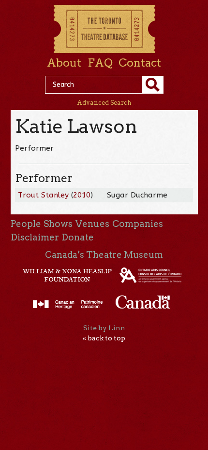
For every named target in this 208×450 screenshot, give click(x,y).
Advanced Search (104, 102)
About (64, 63)
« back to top (104, 338)
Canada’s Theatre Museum (104, 255)
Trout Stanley (43, 195)
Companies (137, 223)
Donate (77, 237)
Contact (140, 63)
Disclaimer (35, 237)
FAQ (100, 63)
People (26, 223)
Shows (58, 223)
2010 (81, 195)
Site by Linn (104, 328)
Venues (92, 223)
